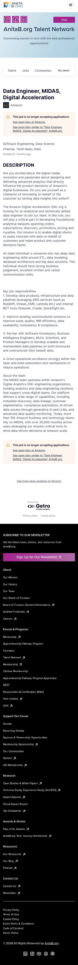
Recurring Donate (13, 731)
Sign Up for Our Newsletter (36, 557)
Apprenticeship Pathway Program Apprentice (30, 678)
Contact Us (9, 886)
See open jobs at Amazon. (29, 122)
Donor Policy (10, 933)
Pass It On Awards (14, 829)
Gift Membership (13, 765)
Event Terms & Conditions (18, 923)
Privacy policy (30, 515)
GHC (6, 706)
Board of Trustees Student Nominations (26, 605)
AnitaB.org (51, 943)
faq (64, 20)
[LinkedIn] (24, 19)
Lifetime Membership (15, 671)
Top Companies (12, 811)
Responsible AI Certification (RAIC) (23, 692)
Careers (7, 618)
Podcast (7, 868)
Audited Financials (14, 612)
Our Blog (8, 861)
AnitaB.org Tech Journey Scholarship (25, 836)
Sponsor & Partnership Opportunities (25, 737)
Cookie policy (48, 515)
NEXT (6, 685)
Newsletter (9, 893)
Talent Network (12, 657)
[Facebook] (15, 19)
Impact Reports (12, 797)
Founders (9, 651)
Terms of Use (11, 914)
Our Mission (10, 577)
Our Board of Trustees (16, 598)
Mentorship (10, 637)
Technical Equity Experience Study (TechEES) (29, 790)
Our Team (9, 591)
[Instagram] (7, 19)
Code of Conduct (13, 928)
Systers (7, 758)
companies (43, 70)
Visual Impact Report (15, 804)
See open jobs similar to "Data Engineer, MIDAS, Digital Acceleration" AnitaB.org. (38, 128)
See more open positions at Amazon (39, 481)
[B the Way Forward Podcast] (52, 953)
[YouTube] (39, 953)
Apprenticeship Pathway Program (23, 644)
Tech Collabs (10, 699)
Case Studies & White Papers (20, 783)
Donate (7, 724)
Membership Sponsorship (18, 744)
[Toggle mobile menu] (70, 4)
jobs (25, 70)
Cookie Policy (11, 919)
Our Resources (12, 854)
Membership (10, 664)
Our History (10, 584)
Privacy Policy (11, 910)
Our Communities (13, 751)
